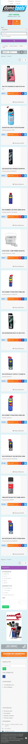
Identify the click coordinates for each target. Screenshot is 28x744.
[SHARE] (22, 93)
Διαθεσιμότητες (7, 586)
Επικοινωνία (18, 1)
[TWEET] (25, 93)
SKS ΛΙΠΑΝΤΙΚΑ (7, 578)
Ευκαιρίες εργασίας (9, 715)
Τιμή (3, 598)
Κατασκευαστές (6, 571)
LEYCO (5, 576)
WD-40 (5, 580)
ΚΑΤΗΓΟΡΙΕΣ (5, 46)
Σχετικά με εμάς (8, 711)
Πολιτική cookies (8, 718)
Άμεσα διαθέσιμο (8, 588)
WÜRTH (5, 582)
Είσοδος (11, 3)
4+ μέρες (6, 592)
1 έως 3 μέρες (7, 590)
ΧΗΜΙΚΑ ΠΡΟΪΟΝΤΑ (14, 46)
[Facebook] (4, 676)
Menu (2, 27)
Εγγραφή (18, 3)
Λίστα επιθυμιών (8, 687)
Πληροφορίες (11, 1)
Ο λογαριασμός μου (9, 685)
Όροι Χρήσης (7, 713)
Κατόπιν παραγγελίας (9, 594)
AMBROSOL (6, 574)
